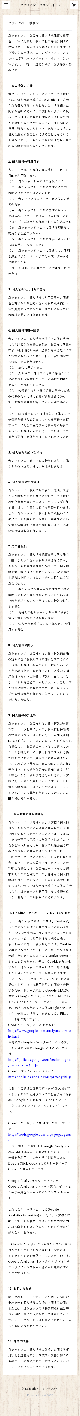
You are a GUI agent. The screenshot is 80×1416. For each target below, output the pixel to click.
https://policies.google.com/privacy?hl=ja (40, 1077)
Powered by (35, 1395)
